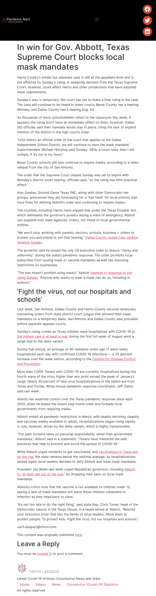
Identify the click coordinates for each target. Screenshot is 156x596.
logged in (44, 554)
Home (24, 584)
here (78, 535)
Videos (40, 584)
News (56, 584)
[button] (96, 19)
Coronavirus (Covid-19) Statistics (92, 584)
